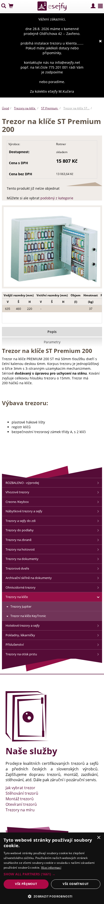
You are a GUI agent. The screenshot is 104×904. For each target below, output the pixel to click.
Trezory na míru (20, 810)
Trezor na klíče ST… (76, 108)
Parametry (52, 342)
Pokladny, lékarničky (20, 635)
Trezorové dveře (17, 568)
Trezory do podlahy (20, 530)
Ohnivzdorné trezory (21, 587)
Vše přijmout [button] (26, 884)
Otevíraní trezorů (21, 804)
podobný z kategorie (56, 198)
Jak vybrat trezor (20, 787)
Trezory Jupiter (20, 606)
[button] (52, 874)
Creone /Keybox (17, 502)
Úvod (5, 108)
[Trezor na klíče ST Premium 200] (52, 247)
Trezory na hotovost (20, 549)
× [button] (98, 837)
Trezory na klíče (25, 108)
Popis (52, 331)
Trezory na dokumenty (22, 559)
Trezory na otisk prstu (21, 654)
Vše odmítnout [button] (76, 884)
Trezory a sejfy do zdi (21, 521)
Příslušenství (15, 644)
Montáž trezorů (20, 798)
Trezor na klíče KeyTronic (28, 616)
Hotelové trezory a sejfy (23, 625)
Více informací (51, 867)
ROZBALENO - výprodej (22, 483)
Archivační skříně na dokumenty (29, 578)
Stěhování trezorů (22, 793)
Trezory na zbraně (18, 540)
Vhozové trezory (17, 492)
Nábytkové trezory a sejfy (24, 511)
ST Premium (49, 108)
